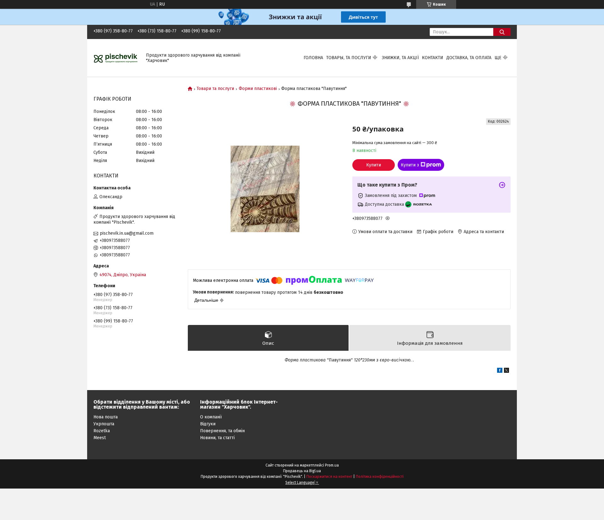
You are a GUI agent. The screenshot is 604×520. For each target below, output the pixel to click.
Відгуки (207, 424)
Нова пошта (105, 417)
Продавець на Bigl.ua (302, 471)
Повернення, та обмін (222, 430)
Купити (373, 165)
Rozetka (101, 430)
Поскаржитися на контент (329, 476)
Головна (313, 57)
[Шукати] (502, 32)
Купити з (410, 165)
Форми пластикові (258, 89)
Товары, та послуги (348, 57)
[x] (506, 371)
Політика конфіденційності (380, 476)
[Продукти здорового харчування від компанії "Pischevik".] (115, 57)
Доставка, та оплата (468, 57)
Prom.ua (332, 465)
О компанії (211, 417)
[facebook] (499, 371)
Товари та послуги (215, 89)
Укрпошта (103, 424)
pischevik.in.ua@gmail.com (127, 233)
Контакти (432, 57)
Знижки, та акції (400, 57)
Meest (99, 437)
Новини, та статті (217, 437)
